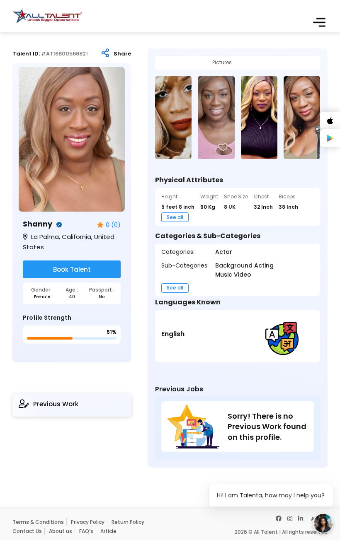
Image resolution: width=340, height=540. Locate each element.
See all (175, 217)
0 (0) (113, 225)
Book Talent (72, 269)
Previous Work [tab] (55, 404)
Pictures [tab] (222, 62)
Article (108, 531)
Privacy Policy (87, 522)
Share (122, 54)
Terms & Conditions (38, 522)
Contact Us (27, 531)
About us (60, 531)
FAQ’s (86, 531)
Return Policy (128, 522)
